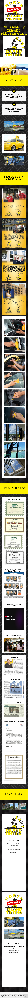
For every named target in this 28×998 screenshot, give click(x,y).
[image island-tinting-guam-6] (15, 363)
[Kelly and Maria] (14, 203)
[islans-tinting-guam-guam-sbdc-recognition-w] (14, 710)
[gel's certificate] (14, 541)
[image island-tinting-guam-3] (15, 398)
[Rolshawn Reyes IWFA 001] (14, 508)
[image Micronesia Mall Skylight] (15, 468)
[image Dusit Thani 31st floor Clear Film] (15, 433)
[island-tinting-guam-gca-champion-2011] (14, 738)
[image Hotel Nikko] (15, 450)
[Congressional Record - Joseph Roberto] (14, 768)
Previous (1, 69)
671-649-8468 (12, 952)
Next (26, 69)
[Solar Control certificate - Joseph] (14, 557)
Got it (23, 997)
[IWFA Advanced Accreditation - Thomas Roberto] (14, 525)
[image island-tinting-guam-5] (15, 328)
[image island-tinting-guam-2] (15, 345)
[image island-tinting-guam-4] (15, 380)
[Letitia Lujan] (14, 299)
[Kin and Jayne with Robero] (14, 265)
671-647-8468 (12, 950)
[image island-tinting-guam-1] (15, 415)
